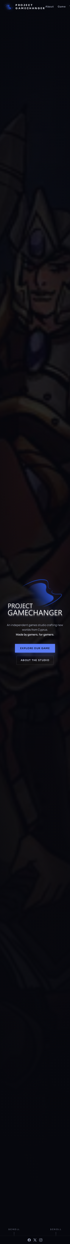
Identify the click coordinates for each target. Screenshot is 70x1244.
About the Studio (35, 660)
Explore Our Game (35, 648)
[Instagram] (40, 1240)
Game (62, 6)
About (49, 6)
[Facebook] (29, 1240)
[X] (35, 1240)
